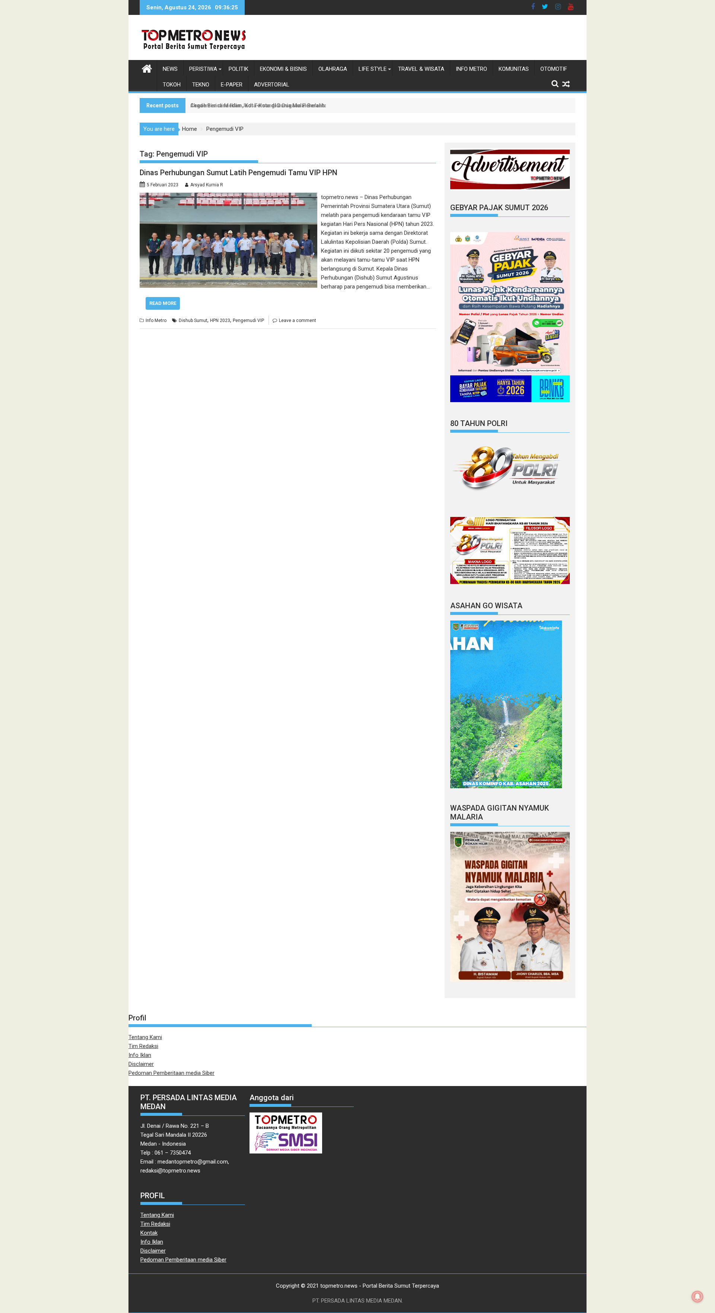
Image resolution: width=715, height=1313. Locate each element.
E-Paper (231, 84)
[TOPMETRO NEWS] (147, 68)
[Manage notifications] (697, 1297)
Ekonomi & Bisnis (283, 69)
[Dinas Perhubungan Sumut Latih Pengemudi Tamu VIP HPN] (228, 197)
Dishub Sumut (193, 320)
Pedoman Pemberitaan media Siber (171, 1073)
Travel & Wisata (421, 69)
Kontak (149, 1233)
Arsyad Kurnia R (206, 184)
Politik (238, 69)
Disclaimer (141, 1064)
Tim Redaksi (143, 1046)
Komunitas (514, 69)
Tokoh (172, 84)
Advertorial (271, 84)
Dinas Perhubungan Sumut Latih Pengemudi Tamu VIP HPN (238, 172)
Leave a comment (297, 320)
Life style (373, 69)
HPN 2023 (220, 320)
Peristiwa (203, 69)
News (170, 69)
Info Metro (471, 69)
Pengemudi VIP (248, 320)
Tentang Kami (145, 1037)
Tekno (200, 84)
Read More (162, 303)
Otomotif (553, 69)
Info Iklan (139, 1055)
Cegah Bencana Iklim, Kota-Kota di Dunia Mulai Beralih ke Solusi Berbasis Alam (287, 105)
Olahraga (332, 69)
